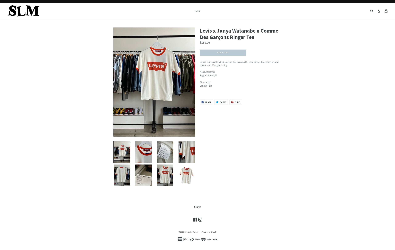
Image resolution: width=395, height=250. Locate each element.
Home (197, 10)
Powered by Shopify (209, 232)
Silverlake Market (191, 232)
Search (197, 206)
